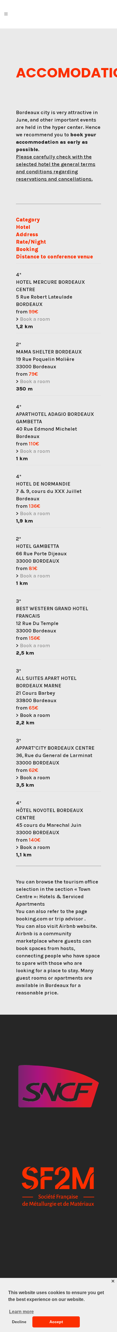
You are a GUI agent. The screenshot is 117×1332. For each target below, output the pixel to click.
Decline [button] (19, 1321)
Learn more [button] (21, 1311)
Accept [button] (56, 1321)
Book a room (35, 319)
